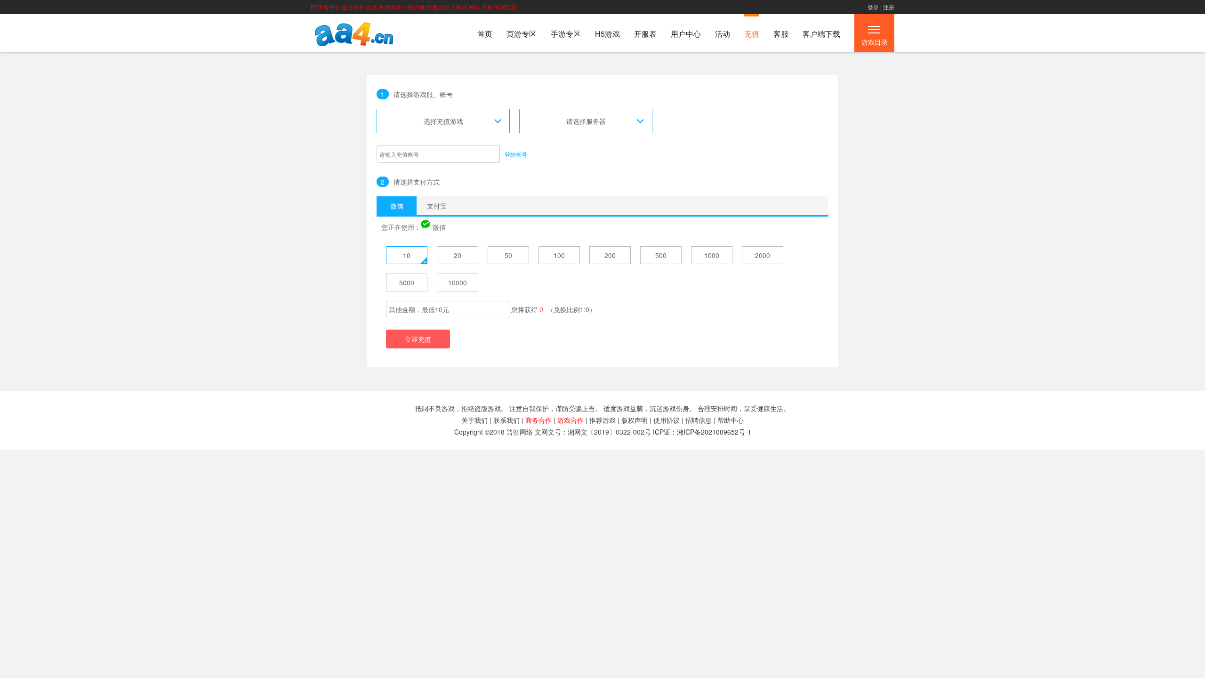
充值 (751, 33)
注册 (888, 7)
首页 (484, 33)
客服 (780, 33)
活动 (722, 33)
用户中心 (686, 33)
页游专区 (521, 33)
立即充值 (418, 339)
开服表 (645, 33)
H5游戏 (607, 33)
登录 (873, 7)
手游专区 (566, 33)
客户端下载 (821, 33)
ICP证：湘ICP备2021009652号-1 (702, 431)
